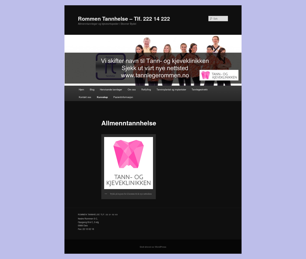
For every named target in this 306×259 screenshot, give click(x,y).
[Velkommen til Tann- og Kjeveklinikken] (128, 163)
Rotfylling (146, 89)
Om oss (132, 89)
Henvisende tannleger (111, 89)
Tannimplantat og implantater (171, 89)
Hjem (81, 89)
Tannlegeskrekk (200, 89)
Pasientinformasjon (123, 97)
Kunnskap (102, 97)
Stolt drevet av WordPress (153, 246)
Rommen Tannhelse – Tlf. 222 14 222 (124, 18)
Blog (92, 89)
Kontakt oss (85, 97)
